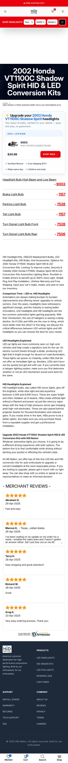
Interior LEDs (44, 676)
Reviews (41, 705)
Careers (41, 724)
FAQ (5, 724)
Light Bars (43, 682)
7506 (61, 234)
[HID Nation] (34, 11)
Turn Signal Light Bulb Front (20, 224)
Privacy (41, 711)
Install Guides (11, 699)
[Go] (62, 22)
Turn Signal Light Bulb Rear (20, 234)
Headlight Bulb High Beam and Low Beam (29, 179)
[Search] (5, 11)
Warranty (8, 705)
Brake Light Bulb (13, 194)
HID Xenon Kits (45, 664)
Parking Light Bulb (14, 204)
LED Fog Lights (45, 670)
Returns (8, 711)
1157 (62, 194)
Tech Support (11, 717)
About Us (42, 699)
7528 (61, 204)
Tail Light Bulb (12, 214)
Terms (40, 717)
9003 (60, 184)
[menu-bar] (63, 11)
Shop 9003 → (50, 154)
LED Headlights (46, 657)
